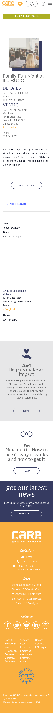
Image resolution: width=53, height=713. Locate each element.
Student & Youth (10, 645)
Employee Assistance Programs (26, 654)
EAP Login (32, 3)
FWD (38, 702)
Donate (39, 640)
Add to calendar (18, 203)
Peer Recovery (25, 645)
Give (26, 411)
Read (26, 470)
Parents (9, 640)
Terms (14, 702)
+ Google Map (10, 127)
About (23, 661)
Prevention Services (11, 652)
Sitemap (6, 702)
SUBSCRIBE (26, 513)
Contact (39, 643)
